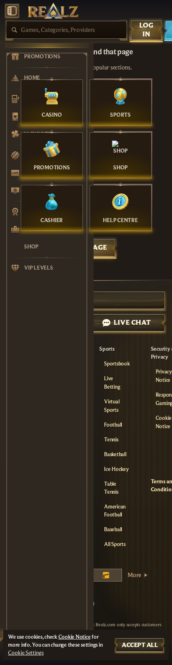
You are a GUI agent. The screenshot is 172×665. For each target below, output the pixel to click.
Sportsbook (117, 364)
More (134, 575)
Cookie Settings (26, 653)
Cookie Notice (74, 637)
